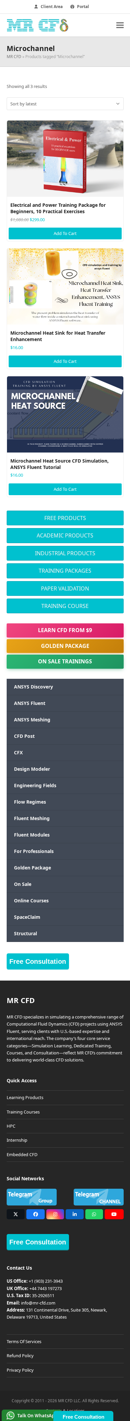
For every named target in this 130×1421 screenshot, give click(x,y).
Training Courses (23, 1112)
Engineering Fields (35, 785)
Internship (17, 1140)
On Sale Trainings (65, 661)
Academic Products (65, 535)
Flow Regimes (30, 802)
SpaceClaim (27, 917)
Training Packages (65, 570)
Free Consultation (37, 961)
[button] (120, 25)
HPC (11, 1126)
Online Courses (31, 900)
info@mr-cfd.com (38, 1303)
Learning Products (25, 1097)
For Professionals (34, 851)
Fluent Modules (32, 835)
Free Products (65, 518)
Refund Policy (20, 1356)
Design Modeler (32, 769)
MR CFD (14, 56)
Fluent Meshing (32, 818)
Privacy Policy (20, 1370)
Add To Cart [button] (65, 233)
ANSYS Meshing (32, 719)
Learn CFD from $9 (65, 630)
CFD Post (24, 736)
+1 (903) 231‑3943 (46, 1281)
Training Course (65, 606)
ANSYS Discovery (33, 686)
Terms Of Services (24, 1341)
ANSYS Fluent (29, 703)
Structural (25, 933)
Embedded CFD (22, 1154)
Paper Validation (65, 588)
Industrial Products (65, 553)
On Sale (22, 884)
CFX (18, 752)
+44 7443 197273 (45, 1288)
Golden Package (65, 646)
